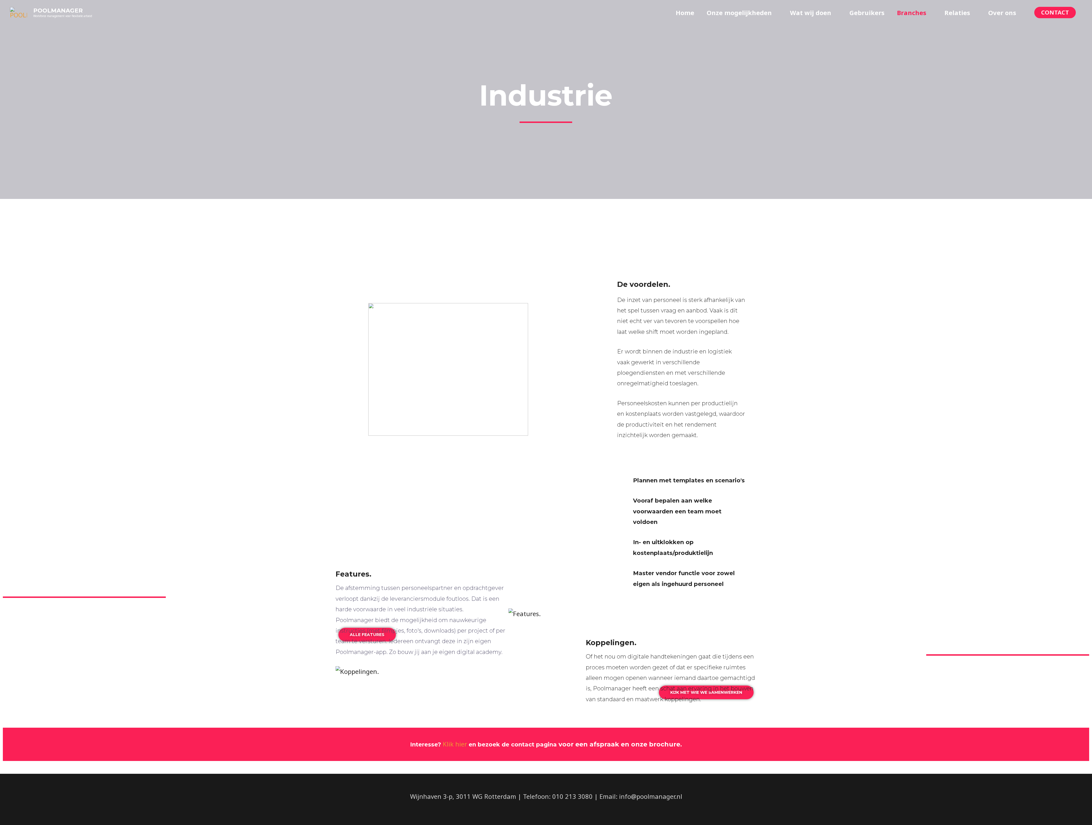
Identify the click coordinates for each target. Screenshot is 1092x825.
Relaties (957, 12)
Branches (911, 12)
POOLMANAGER (58, 10)
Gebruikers (866, 12)
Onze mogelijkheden (739, 12)
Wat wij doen (810, 12)
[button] (1055, 12)
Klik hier (455, 744)
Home (685, 12)
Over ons (1002, 12)
